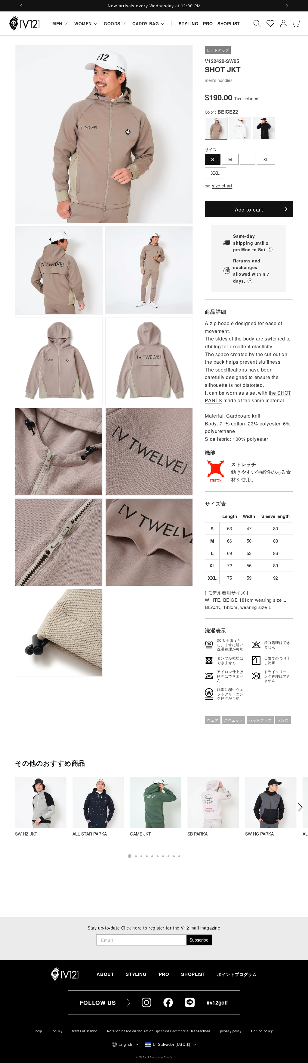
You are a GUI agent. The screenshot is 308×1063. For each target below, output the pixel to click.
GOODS (112, 23)
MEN (57, 23)
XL (266, 159)
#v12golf (217, 1002)
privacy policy (230, 1031)
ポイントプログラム (237, 974)
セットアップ (260, 720)
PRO (164, 974)
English (125, 1044)
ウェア (212, 720)
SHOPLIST (193, 974)
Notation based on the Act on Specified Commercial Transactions (159, 1031)
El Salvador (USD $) (171, 1044)
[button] (58, 23)
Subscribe (198, 940)
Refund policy (262, 1031)
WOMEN (83, 23)
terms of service (84, 1031)
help (38, 1031)
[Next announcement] (287, 5)
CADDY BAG (145, 23)
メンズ (283, 720)
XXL (215, 173)
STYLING (136, 974)
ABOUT (105, 974)
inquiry (57, 1031)
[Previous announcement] (21, 5)
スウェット (233, 720)
